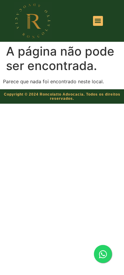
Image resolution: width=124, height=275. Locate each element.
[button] (98, 21)
